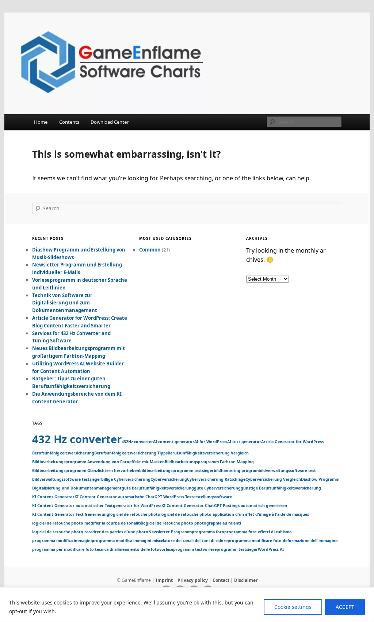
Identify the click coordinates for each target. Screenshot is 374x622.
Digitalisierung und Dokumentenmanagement (77, 488)
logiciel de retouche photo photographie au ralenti (191, 523)
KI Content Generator (53, 496)
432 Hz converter (77, 439)
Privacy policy (193, 580)
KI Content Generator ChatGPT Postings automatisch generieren (224, 505)
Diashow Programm (320, 479)
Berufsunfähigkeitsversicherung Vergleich (208, 453)
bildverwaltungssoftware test (287, 470)
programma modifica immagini (62, 540)
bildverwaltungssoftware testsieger (66, 479)
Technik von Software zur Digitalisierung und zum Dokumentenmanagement (64, 303)
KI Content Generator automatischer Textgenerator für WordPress (96, 505)
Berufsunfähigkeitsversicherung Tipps (131, 453)
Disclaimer (245, 580)
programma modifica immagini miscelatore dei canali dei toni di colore (160, 540)
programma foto (208, 531)
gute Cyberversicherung (217, 488)
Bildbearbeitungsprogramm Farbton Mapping (209, 461)
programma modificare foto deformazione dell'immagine (282, 540)
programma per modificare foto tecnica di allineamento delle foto (95, 549)
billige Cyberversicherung (125, 479)
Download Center (110, 122)
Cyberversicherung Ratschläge (216, 479)
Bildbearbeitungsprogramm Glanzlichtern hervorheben (85, 470)
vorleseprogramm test (181, 549)
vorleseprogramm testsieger (230, 549)
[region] (187, 604)
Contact (221, 580)
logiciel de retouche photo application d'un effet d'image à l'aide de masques (234, 514)
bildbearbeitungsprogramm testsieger (176, 470)
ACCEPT (345, 606)
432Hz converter (137, 441)
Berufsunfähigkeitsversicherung (63, 453)
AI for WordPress (210, 441)
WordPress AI (271, 549)
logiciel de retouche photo (134, 514)
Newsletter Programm (170, 531)
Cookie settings (293, 606)
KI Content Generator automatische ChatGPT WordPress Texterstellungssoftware (153, 496)
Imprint (164, 580)
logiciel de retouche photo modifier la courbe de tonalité (87, 523)
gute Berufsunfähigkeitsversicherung (158, 488)
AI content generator (173, 441)
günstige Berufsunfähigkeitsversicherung (281, 488)
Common (150, 249)
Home (40, 122)
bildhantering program (236, 470)
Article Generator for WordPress (292, 441)
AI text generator (244, 441)
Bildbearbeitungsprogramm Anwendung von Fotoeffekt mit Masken (98, 461)
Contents (69, 122)
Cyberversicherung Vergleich (273, 479)
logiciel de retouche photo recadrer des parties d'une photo (90, 531)
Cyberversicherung (168, 479)
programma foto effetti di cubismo (258, 531)
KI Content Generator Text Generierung (70, 514)
